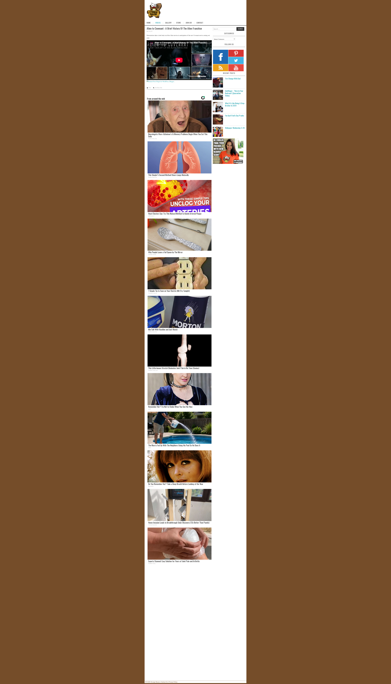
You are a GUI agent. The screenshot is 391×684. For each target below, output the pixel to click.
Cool (156, 87)
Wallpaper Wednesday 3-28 (235, 127)
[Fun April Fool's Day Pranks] (218, 119)
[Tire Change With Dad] (218, 82)
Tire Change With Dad (233, 78)
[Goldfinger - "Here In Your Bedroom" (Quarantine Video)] (218, 95)
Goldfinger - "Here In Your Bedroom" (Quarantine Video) (234, 93)
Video (150, 87)
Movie (158, 87)
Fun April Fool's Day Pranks (234, 115)
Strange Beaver (155, 682)
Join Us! (189, 22)
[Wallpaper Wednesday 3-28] (218, 132)
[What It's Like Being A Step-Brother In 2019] (218, 107)
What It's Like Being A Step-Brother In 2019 (235, 104)
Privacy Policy (173, 682)
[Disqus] (179, 593)
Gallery (168, 22)
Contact (200, 22)
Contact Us (164, 682)
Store (178, 22)
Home (149, 22)
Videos (158, 22)
